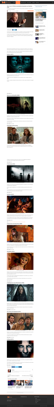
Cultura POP (18, 2)
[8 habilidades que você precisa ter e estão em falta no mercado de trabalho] (40, 15)
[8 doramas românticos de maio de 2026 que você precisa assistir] (20, 383)
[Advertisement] (20, 43)
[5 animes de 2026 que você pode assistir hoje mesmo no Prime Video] (12, 383)
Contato (19, 0)
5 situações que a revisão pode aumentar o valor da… (42, 26)
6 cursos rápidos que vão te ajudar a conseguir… (42, 41)
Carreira (33, 2)
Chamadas (9, 380)
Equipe (12, 0)
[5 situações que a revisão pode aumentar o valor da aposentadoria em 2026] (29, 383)
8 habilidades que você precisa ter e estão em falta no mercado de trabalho (40, 19)
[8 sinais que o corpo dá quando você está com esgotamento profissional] (37, 30)
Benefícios (37, 2)
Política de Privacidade (16, 0)
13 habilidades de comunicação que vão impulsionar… (41, 34)
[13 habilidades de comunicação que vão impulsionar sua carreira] (37, 34)
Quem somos (10, 0)
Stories (21, 0)
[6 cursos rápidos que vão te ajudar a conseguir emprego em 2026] (37, 42)
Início (14, 2)
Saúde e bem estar (23, 2)
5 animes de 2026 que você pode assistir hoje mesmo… (42, 38)
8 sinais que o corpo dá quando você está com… (42, 30)
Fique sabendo (29, 2)
